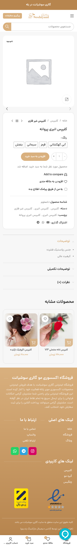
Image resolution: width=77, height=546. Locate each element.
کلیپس (54, 121)
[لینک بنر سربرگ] (38, 5)
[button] (70, 109)
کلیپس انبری (42, 209)
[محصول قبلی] (21, 121)
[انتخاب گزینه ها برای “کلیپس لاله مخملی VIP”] (69, 343)
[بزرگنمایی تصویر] (66, 99)
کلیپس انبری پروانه (29, 215)
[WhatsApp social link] (43, 223)
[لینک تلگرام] (38, 223)
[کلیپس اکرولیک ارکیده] (21, 330)
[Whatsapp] (15, 451)
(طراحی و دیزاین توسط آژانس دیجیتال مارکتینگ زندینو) (46, 529)
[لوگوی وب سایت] (38, 16)
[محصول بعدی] (12, 121)
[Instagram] (33, 451)
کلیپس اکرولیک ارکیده (21, 350)
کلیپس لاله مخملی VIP (56, 350)
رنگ (64, 138)
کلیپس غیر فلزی (37, 121)
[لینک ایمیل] (48, 223)
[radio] (57, 145)
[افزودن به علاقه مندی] (45, 318)
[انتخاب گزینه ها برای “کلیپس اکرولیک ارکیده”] (34, 343)
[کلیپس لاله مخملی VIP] (56, 330)
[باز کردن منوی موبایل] (72, 16)
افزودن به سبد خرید (35, 157)
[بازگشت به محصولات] (17, 121)
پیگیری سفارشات (12, 15)
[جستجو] (7, 27)
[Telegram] (24, 451)
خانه (64, 121)
